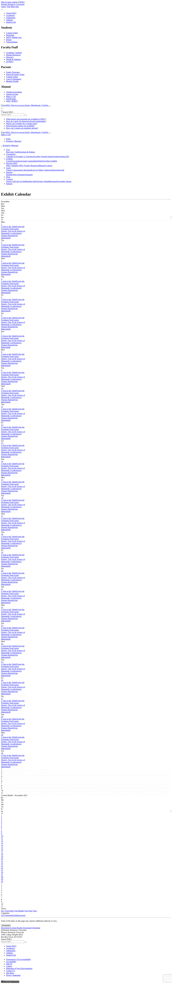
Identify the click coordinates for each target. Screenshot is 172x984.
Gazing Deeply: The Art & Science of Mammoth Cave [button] (13, 231)
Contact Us (10, 971)
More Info (15, 7)
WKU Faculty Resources (29, 166)
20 (2, 571)
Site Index (10, 973)
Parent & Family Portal (15, 74)
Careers (9, 966)
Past (35, 161)
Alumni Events (12, 94)
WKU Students (12, 166)
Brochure (53, 181)
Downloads (6, 925)
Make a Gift (11, 96)
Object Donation (18, 175)
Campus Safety (12, 33)
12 (2, 425)
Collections (26, 170)
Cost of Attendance (13, 79)
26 (2, 680)
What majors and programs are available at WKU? (26, 119)
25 (2, 662)
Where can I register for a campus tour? (21, 123)
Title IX (9, 964)
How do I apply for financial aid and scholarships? (26, 121)
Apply (3, 7)
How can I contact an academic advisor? (22, 128)
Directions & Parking (26, 152)
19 (2, 552)
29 (2, 735)
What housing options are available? (20, 126)
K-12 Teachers (27, 156)
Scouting (55, 156)
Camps (49, 156)
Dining (9, 40)
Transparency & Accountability (18, 959)
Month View (24, 911)
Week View (14, 911)
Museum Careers (45, 166)
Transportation (12, 42)
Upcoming (16, 161)
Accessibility (11, 962)
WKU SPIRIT (12, 101)
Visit (8, 7)
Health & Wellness (13, 59)
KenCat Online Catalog (40, 170)
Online (39, 161)
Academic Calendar (14, 53)
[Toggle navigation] (2, 146)
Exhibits (9, 159)
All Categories (6, 915)
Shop (8, 177)
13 (2, 443)
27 (2, 698)
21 (2, 589)
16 (2, 498)
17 (2, 516)
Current (9, 161)
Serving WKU (12, 163)
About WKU (11, 13)
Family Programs (13, 72)
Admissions (10, 18)
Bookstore (10, 35)
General (22, 915)
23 (2, 625)
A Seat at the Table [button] (8, 227)
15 (2, 480)
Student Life (11, 22)
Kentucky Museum (13, 141)
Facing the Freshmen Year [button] (12, 228)
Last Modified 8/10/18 (10, 982)
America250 (64, 156)
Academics (10, 15)
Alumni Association (14, 92)
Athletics (9, 20)
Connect (9, 179)
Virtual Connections (14, 170)
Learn (8, 168)
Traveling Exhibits (49, 161)
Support (9, 172)
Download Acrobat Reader (12, 928)
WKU (8, 139)
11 (2, 407)
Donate (9, 175)
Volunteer (29, 175)
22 (2, 607)
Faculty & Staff (20, 181)
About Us (10, 181)
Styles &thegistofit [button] (9, 237)
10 (2, 388)
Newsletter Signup (64, 181)
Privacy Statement (13, 975)
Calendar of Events (13, 156)
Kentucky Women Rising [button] (11, 234)
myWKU (9, 62)
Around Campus (27, 161)
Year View (33, 911)
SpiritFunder (11, 99)
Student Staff (31, 181)
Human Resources (13, 55)
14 (2, 461)
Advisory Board (42, 181)
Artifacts (53, 170)
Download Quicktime (31, 928)
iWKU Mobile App (14, 37)
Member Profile (12, 81)
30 (2, 753)
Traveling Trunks (40, 156)
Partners (9, 184)
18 (2, 534)
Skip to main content (9, 2)
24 (2, 644)
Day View (5, 911)
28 (2, 717)
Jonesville (60, 170)
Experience (10, 154)
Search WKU (7, 112)
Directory (10, 57)
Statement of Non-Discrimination (19, 968)
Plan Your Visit (12, 152)
